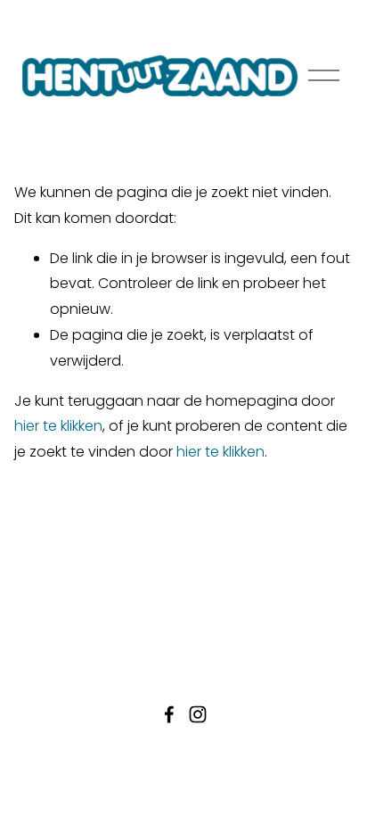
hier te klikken (58, 426)
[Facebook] (169, 714)
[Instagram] (198, 714)
